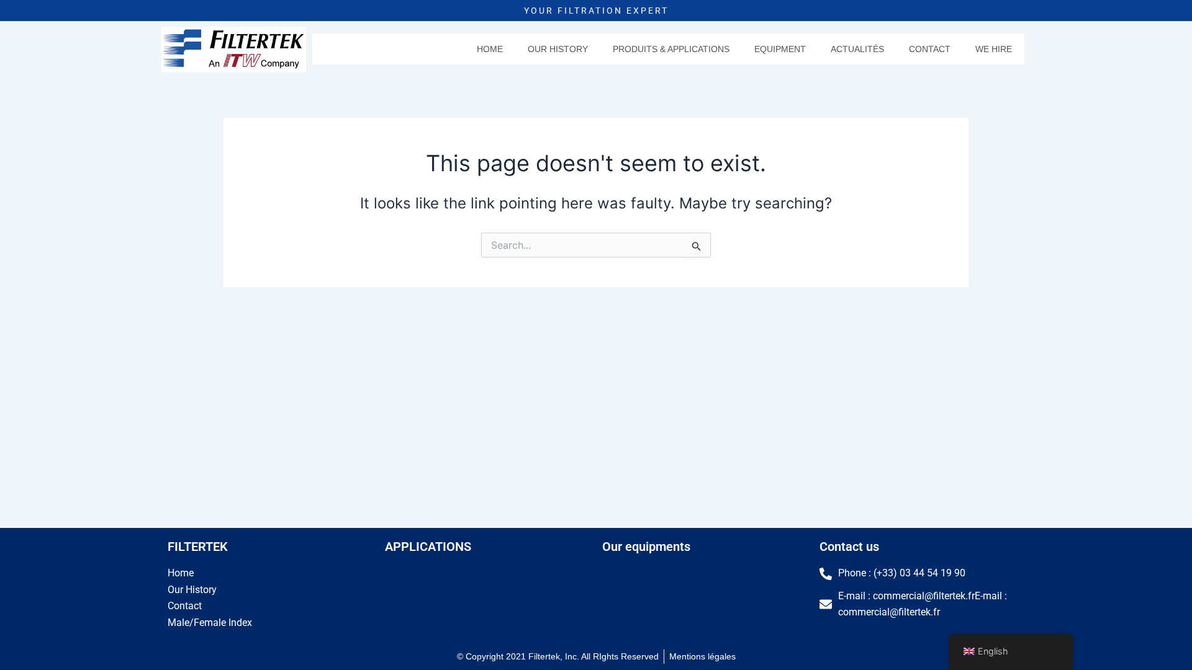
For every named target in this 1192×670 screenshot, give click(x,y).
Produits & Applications (671, 49)
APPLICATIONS (428, 546)
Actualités (857, 49)
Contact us (849, 546)
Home (490, 49)
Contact (929, 49)
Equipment (780, 49)
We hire (993, 49)
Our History (558, 49)
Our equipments (646, 546)
